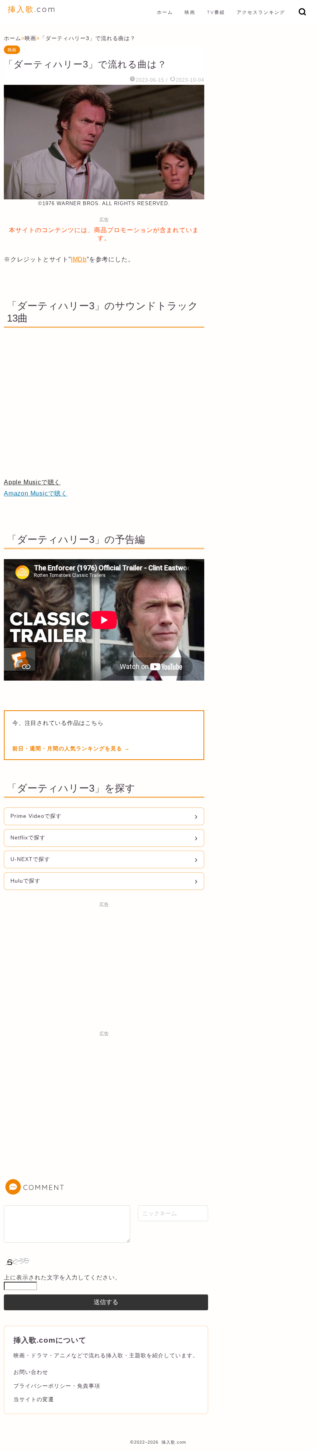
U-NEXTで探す (30, 859)
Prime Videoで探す (36, 816)
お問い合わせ (30, 1372)
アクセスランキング (261, 12)
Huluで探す (25, 881)
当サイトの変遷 (33, 1399)
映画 (190, 12)
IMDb (79, 259)
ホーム (165, 12)
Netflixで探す (27, 837)
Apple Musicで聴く (32, 482)
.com (32, 9)
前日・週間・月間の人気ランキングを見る (68, 748)
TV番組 (216, 12)
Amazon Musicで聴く (35, 493)
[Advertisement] (104, 965)
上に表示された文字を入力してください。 (62, 1277)
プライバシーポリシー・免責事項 (56, 1386)
